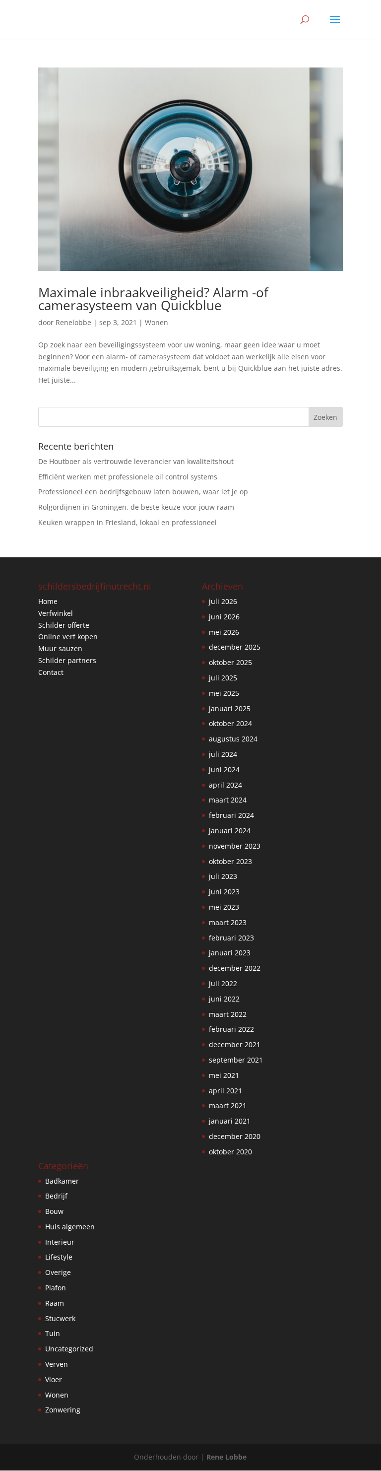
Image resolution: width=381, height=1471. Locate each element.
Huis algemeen (70, 1226)
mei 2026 (224, 632)
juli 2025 (223, 677)
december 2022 (234, 968)
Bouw (54, 1211)
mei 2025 (224, 693)
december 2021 (234, 1044)
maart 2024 (228, 799)
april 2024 (225, 785)
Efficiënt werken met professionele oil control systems (127, 476)
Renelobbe (73, 322)
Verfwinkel (55, 613)
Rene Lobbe (226, 1457)
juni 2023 (224, 891)
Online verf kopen (68, 636)
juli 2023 (223, 876)
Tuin (52, 1333)
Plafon (55, 1287)
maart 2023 (228, 922)
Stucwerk (60, 1318)
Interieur (59, 1242)
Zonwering (62, 1409)
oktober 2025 (230, 662)
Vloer (53, 1379)
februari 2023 (231, 937)
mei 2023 (224, 907)
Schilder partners (67, 660)
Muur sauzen (60, 648)
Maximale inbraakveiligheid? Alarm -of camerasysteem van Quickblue (153, 298)
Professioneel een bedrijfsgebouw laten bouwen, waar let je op (143, 491)
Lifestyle (58, 1257)
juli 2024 (223, 754)
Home (48, 601)
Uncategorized (69, 1348)
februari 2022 (231, 1029)
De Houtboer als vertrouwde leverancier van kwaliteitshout (136, 461)
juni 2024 (224, 769)
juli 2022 (223, 983)
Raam (54, 1303)
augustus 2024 (233, 738)
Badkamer (62, 1181)
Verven (56, 1364)
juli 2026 (223, 601)
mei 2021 (224, 1075)
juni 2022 (224, 998)
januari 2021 (230, 1121)
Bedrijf (56, 1196)
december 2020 (234, 1136)
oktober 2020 (230, 1151)
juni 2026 (224, 616)
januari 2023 (230, 952)
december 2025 (234, 647)
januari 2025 (230, 708)
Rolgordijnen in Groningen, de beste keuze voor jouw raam (136, 507)
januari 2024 (230, 830)
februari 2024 (231, 815)
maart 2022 (228, 1014)
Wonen (156, 322)
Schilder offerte (63, 625)
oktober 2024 (230, 723)
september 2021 (236, 1060)
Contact (51, 672)
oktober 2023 (230, 861)
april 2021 (225, 1090)
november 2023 (234, 846)
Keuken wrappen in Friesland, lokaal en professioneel (127, 522)
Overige (58, 1272)
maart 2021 (228, 1105)
